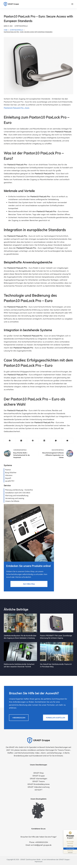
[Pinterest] (32, 440)
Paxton (8, 470)
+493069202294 (18, 718)
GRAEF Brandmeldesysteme (38, 784)
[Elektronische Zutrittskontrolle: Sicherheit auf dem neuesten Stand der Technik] (20, 651)
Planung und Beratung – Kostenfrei (19, 490)
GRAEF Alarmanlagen (38, 778)
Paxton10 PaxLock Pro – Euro (16, 108)
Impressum (38, 861)
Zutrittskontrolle (21, 26)
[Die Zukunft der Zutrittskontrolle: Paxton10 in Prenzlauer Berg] (56, 651)
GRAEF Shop (38, 773)
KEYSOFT (38, 790)
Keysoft (8, 478)
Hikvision (8, 475)
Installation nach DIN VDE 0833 (17, 493)
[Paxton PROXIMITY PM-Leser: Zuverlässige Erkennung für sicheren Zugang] (56, 623)
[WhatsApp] (56, 440)
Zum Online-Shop (29, 584)
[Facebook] (9, 440)
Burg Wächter (10, 472)
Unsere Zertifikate (12, 501)
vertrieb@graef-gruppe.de (41, 845)
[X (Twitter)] (21, 440)
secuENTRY (9, 481)
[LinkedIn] (44, 440)
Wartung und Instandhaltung (16, 495)
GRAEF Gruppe (38, 776)
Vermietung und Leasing (14, 498)
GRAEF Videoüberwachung (38, 787)
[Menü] (72, 4)
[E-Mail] (67, 440)
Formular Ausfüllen (55, 718)
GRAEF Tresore (38, 781)
